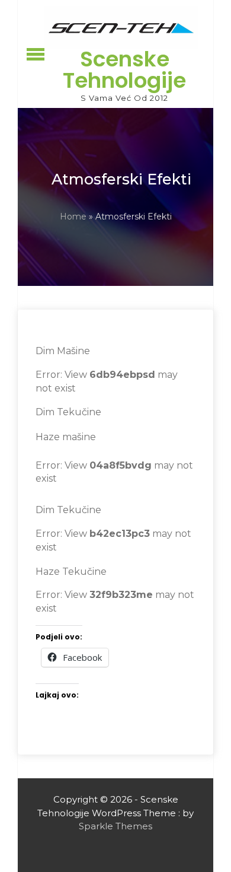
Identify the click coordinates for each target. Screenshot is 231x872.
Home (73, 216)
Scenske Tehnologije (124, 70)
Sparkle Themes (115, 826)
